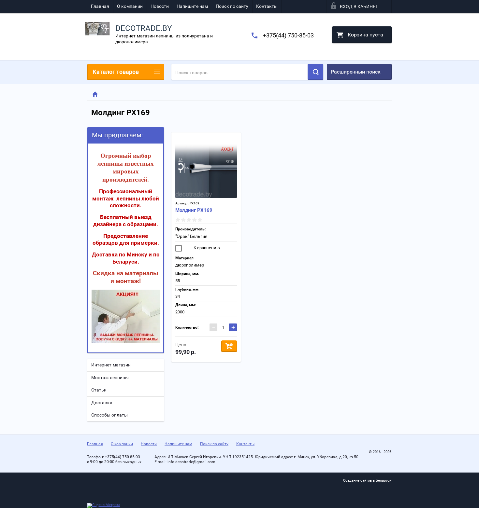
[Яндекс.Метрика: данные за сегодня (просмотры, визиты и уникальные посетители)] (103, 505)
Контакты (267, 6)
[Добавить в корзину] (229, 346)
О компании (130, 6)
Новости (160, 6)
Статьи (99, 389)
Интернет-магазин (111, 364)
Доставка (101, 402)
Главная (100, 6)
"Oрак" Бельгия (191, 236)
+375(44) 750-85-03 (288, 35)
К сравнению (206, 247)
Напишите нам (192, 6)
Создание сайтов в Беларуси (367, 480)
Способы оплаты (109, 415)
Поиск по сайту (232, 6)
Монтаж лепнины (110, 377)
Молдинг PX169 (193, 210)
